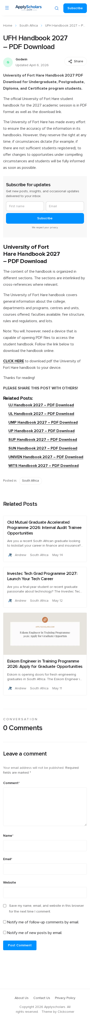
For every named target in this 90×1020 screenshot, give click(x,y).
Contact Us (41, 998)
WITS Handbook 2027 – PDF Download (43, 466)
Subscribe (75, 8)
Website (9, 882)
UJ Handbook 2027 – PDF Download (41, 405)
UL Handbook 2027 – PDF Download (41, 414)
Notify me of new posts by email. (34, 933)
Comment (11, 783)
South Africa (28, 25)
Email (7, 859)
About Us (22, 998)
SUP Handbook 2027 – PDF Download (42, 439)
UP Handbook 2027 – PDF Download (41, 431)
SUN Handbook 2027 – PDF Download (42, 448)
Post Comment (20, 945)
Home (7, 25)
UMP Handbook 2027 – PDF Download (43, 422)
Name (8, 835)
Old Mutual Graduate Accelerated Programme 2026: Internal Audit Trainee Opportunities (44, 527)
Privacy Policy (65, 998)
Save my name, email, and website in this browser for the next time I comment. (46, 908)
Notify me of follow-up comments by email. (43, 922)
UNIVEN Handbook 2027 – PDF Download (45, 457)
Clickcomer (66, 1011)
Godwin (21, 59)
